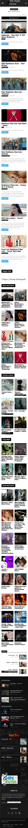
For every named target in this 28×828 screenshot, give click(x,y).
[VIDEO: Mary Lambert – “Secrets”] (14, 210)
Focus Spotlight (5, 155)
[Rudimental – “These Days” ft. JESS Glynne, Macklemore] (14, 27)
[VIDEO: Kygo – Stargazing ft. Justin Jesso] (21, 539)
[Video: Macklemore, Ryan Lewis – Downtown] (14, 144)
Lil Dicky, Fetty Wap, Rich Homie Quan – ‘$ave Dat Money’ (7, 459)
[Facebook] (8, 813)
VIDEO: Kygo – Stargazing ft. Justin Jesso (19, 547)
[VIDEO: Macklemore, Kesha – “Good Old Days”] (14, 55)
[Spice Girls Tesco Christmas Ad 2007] (7, 636)
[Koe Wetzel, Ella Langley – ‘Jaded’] (21, 422)
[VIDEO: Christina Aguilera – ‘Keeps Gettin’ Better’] (21, 579)
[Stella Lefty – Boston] (7, 579)
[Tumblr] (12, 813)
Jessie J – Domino (4, 570)
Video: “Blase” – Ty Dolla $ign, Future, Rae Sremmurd (20, 459)
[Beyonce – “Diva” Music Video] (7, 495)
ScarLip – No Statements (16, 709)
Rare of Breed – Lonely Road (20, 607)
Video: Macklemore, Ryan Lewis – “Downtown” (12, 93)
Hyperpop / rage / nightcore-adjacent (6, 414)
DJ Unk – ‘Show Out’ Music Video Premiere (7, 625)
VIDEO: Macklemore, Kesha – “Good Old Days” (12, 64)
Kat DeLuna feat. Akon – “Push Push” (7, 478)
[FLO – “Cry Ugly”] (21, 404)
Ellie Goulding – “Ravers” (6, 430)
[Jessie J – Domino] (7, 562)
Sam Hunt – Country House (20, 643)
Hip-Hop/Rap (4, 188)
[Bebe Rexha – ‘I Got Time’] (5, 685)
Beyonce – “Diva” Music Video (7, 503)
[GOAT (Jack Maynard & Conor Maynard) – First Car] (5, 718)
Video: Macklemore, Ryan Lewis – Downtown (12, 153)
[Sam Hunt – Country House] (21, 636)
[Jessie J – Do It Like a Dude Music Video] (5, 725)
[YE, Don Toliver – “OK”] (7, 385)
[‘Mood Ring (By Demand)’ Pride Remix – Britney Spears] (21, 495)
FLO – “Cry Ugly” (20, 411)
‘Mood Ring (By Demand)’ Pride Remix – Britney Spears (20, 505)
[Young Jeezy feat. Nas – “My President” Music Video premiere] (21, 515)
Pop (2, 127)
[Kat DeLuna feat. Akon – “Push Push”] (7, 469)
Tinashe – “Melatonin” (19, 392)
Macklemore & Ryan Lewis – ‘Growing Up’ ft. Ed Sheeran (13, 186)
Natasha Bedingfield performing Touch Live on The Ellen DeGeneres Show (7, 549)
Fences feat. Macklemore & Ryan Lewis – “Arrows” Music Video (12, 250)
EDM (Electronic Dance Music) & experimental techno (20, 395)
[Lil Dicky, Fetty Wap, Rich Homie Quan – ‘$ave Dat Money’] (7, 449)
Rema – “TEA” (14, 11)
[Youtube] (19, 813)
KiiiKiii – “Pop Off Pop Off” (7, 411)
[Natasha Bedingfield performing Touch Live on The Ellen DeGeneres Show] (7, 539)
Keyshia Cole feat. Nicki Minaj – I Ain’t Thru (20, 625)
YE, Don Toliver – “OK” (7, 392)
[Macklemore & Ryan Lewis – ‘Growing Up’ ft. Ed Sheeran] (14, 177)
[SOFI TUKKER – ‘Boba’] (21, 562)
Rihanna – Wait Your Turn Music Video (20, 478)
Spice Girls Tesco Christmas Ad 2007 (7, 644)
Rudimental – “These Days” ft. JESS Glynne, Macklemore (13, 36)
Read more (5, 43)
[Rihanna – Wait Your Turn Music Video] (21, 469)
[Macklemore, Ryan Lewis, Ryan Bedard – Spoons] (14, 115)
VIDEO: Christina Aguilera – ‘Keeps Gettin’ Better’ (20, 589)
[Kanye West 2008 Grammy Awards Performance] (5, 692)
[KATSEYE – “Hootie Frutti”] (23, 664)
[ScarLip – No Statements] (5, 711)
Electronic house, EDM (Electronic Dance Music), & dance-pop (6, 433)
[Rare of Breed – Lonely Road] (21, 599)
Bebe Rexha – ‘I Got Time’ (16, 683)
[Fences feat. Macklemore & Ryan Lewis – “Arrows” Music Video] (14, 241)
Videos (3, 38)
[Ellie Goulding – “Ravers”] (7, 422)
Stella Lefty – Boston (6, 587)
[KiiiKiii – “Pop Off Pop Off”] (7, 404)
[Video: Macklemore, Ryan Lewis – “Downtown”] (14, 84)
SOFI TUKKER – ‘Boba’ (19, 570)
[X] (15, 813)
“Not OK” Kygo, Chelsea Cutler (6, 607)
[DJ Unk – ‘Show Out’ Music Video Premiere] (7, 617)
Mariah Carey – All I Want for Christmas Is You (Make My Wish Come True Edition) (7, 526)
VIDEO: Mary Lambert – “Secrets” (12, 218)
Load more (13, 765)
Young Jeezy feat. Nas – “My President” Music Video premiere (20, 525)
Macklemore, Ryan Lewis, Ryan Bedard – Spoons (13, 124)
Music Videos (5, 67)
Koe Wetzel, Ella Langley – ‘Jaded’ (20, 430)
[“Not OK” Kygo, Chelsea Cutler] (7, 599)
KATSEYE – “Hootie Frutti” (12, 662)
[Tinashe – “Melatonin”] (21, 385)
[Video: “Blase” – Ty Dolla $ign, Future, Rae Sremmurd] (21, 449)
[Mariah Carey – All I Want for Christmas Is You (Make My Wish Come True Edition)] (7, 515)
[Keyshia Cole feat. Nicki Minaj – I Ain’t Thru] (21, 617)
